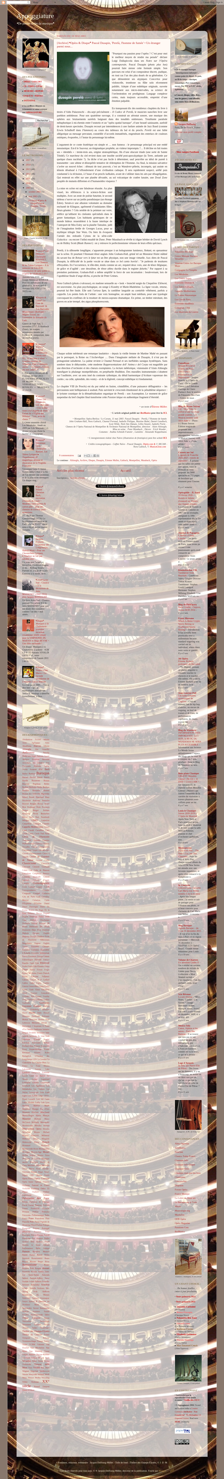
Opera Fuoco (28, 1178)
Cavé (47, 830)
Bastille (25, 781)
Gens (41, 986)
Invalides (32, 1033)
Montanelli (45, 1145)
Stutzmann (44, 1308)
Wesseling (45, 1378)
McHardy (35, 1122)
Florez (32, 970)
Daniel (46, 903)
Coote (24, 887)
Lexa (42, 1092)
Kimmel (37, 1046)
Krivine (37, 1053)
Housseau (33, 1020)
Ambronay (28, 752)
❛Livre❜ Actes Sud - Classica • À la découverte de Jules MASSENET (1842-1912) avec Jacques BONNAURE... (35, 588)
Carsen (46, 827)
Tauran (46, 1318)
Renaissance (36, 1258)
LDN (35, 1059)
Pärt (33, 1238)
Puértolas (26, 1238)
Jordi (47, 1036)
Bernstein (36, 790)
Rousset (45, 1268)
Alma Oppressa (182, 1143)
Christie (25, 853)
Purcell (46, 1235)
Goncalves (45, 993)
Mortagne (26, 1152)
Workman (35, 1382)
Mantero (26, 1112)
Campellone (26, 824)
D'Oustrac (38, 903)
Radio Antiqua (42, 1248)
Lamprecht (36, 1072)
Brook (35, 814)
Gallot (32, 983)
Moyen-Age (36, 1152)
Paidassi (46, 1195)
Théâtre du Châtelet (32, 1334)
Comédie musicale (31, 876)
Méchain (31, 1165)
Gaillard (46, 980)
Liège (41, 1096)
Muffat (25, 1155)
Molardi (45, 1142)
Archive (83, 460)
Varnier (32, 1354)
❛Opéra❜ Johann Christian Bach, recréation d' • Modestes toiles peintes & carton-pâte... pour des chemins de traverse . (34, 499)
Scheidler (45, 1281)
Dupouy (26, 936)
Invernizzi (41, 1033)
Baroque (42, 773)
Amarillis (45, 749)
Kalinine (37, 1039)
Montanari (26, 1145)
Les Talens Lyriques (184, 286)
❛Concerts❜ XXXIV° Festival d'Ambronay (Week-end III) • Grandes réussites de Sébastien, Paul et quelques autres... (35, 357)
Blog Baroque (185, 925)
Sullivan (25, 1311)
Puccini (40, 1235)
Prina (47, 1232)
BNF (41, 769)
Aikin (47, 743)
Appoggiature (35, 16)
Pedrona (46, 1205)
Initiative (46, 1029)
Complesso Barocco (40, 874)
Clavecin (45, 863)
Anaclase (179, 1152)
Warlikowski (44, 1371)
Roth (32, 1268)
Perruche (45, 1208)
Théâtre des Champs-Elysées (35, 1331)
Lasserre (45, 1072)
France (39, 973)
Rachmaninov (27, 1248)
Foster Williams (29, 973)
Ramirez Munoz (41, 1251)
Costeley (46, 890)
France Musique (182, 1194)
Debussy (31, 913)
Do (41, 926)
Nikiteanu (26, 1172)
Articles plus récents (70, 470)
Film (35, 966)
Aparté (46, 756)
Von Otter (45, 1367)
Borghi (33, 803)
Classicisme (29, 863)
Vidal (34, 1361)
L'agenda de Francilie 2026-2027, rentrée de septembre (188, 458)
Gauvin (25, 986)
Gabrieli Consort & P (32, 980)
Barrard (25, 777)
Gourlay (46, 996)
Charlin (34, 847)
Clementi (35, 867)
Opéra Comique (41, 1178)
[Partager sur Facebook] (94, 455)
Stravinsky (27, 1308)
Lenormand (45, 1083)
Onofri (46, 1175)
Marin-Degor (28, 1115)
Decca (39, 913)
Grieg (24, 1000)
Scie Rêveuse (184, 994)
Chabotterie (26, 840)
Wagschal (34, 1371)
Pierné (37, 1222)
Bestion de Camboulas (31, 794)
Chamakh (36, 840)
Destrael (42, 923)
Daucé (24, 907)
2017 (28, 160)
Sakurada (45, 1275)
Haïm (39, 1013)
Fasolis (25, 963)
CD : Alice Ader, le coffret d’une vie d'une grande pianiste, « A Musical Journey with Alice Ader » (188, 415)
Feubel (25, 966)
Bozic (38, 807)
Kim (31, 1046)
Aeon (24, 743)
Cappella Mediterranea (32, 827)
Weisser (31, 1378)
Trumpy (40, 1341)
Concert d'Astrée (41, 880)
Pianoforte (39, 1218)
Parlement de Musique (39, 1202)
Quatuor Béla (28, 1242)
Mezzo (37, 1132)
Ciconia (39, 860)
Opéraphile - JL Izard (189, 492)
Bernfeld (25, 790)
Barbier (32, 773)
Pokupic (46, 1225)
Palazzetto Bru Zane (35, 1198)
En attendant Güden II (189, 962)
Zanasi (24, 1390)
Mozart (46, 1152)
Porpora (36, 1228)
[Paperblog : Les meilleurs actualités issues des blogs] (183, 1432)
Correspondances (29, 890)
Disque (92, 460)
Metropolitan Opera (31, 1128)
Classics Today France (185, 1156)
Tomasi (46, 1335)
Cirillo (46, 860)
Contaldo (25, 883)
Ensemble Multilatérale (40, 953)
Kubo (47, 1053)
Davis (42, 907)
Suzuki (46, 1311)
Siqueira (35, 1298)
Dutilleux (40, 936)
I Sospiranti (36, 1026)
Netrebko (45, 1169)
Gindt (31, 990)
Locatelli (31, 1099)
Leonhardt (26, 1086)
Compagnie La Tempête (186, 270)
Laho (47, 1069)
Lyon (47, 1102)
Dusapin (100, 460)
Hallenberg (34, 1010)
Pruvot (33, 1235)
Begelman (37, 784)
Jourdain (26, 1039)
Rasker (32, 1255)
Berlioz (46, 787)
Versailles (26, 1361)
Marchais (35, 1112)
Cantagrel (37, 824)
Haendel (37, 1006)
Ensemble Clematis (40, 947)
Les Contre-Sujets (183, 278)
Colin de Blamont (41, 870)
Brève (25, 817)
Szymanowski (37, 1314)
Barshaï (33, 777)
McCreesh (26, 1122)
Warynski (33, 1374)
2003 (28, 187)
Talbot (47, 1315)
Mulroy (32, 1155)
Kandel (46, 1039)
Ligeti (24, 1096)
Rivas (47, 1262)
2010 (28, 183)
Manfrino (26, 1109)
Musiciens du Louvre (31, 1159)
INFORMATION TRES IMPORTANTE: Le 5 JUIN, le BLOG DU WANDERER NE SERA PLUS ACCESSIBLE (189, 739)
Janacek (25, 1036)
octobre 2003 (35, 191)
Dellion (33, 920)
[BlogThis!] (88, 455)
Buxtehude (45, 817)
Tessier (46, 1325)
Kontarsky (45, 1046)
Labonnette (26, 1069)
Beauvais (25, 784)
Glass (37, 989)
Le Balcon (40, 1076)
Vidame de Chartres (188, 960)
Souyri (25, 1301)
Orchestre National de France (35, 1185)
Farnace (46, 960)
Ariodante (36, 759)
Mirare (36, 1142)
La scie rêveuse (185, 997)
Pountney (37, 1232)
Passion (38, 1205)
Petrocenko (26, 1215)
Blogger (162, 1470)
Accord (38, 739)
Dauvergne (33, 907)
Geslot (46, 986)
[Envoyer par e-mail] (85, 455)
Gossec (38, 996)
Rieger (40, 1262)
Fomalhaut (183, 363)
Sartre (47, 1278)
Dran (34, 930)
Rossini (25, 1268)
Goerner (34, 993)
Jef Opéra (183, 658)
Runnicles (26, 1272)
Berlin (39, 787)
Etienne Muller (112, 460)
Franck (46, 973)
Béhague (25, 820)
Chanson (38, 844)
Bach (47, 769)
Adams (46, 739)
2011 (28, 178)
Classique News (182, 1168)
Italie (47, 1033)
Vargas (25, 1355)
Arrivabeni (26, 763)
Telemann (26, 1324)
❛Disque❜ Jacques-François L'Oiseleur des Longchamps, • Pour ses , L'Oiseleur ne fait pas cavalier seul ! (35, 547)
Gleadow (45, 989)
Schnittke (35, 1284)
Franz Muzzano (186, 618)
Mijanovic (35, 1135)
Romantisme (29, 1264)
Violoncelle (26, 1364)
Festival (44, 962)
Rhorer (33, 1261)
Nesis (38, 1169)
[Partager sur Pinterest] (98, 455)
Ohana (39, 1175)
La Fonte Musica (40, 1066)
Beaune (46, 781)
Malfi (46, 1105)
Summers (36, 1311)
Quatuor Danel (42, 1242)
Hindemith (36, 1016)
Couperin (26, 893)
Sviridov (25, 1315)
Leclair (34, 1079)
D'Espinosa (26, 903)
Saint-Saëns (34, 1275)
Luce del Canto (42, 1099)
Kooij (24, 1049)
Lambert (26, 1072)
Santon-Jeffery (36, 1278)
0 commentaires (66, 455)
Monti (35, 1149)
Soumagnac (44, 1298)
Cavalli (31, 830)
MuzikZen (179, 1214)
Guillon (46, 1000)
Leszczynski (34, 1092)
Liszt (29, 1096)
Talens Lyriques (31, 1318)
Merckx (38, 1125)
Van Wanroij (35, 1351)
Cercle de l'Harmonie (35, 836)
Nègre (40, 1172)
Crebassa (45, 893)
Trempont (26, 1338)
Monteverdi (27, 1148)
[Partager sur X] (91, 455)
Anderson (26, 756)
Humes (41, 1019)
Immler (30, 1029)
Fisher (46, 966)
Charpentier (44, 847)
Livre (34, 1095)
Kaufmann (36, 1043)
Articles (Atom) (77, 478)
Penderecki (35, 1208)
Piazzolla (25, 1222)
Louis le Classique (187, 810)
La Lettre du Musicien (185, 1198)
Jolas (43, 1036)
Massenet (26, 1118)
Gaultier (46, 983)
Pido (32, 1221)
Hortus (25, 1019)
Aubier (46, 766)
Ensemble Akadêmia (184, 303)
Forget (46, 970)
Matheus (37, 1119)
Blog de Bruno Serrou (189, 406)
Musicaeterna (185, 848)
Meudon (46, 1129)
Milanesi (45, 1135)
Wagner (25, 1371)
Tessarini (37, 1325)
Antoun (40, 756)
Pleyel (33, 1225)
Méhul (38, 1165)
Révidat (34, 1272)
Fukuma (34, 976)
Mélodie (45, 1165)
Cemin (24, 834)
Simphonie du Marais (35, 1295)
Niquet (34, 1172)
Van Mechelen (37, 1347)
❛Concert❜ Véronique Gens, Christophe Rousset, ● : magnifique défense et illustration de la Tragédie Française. (34, 453)
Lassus (25, 1076)
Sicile (35, 1292)
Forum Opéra (181, 1189)
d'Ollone (31, 1390)
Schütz (25, 1288)
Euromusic (32, 956)
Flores (25, 969)
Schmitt (25, 1284)
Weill (47, 1374)
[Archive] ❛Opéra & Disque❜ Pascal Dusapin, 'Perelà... (38, 203)
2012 (28, 174)
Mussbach (145, 460)
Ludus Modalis (28, 1102)
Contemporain (41, 883)
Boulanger (31, 807)
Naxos (24, 1169)
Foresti (39, 970)
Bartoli (46, 777)
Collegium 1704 (182, 308)
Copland (31, 887)
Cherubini (26, 850)
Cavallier (40, 830)
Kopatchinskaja (35, 1049)
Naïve (31, 1168)
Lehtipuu (26, 1082)
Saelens (41, 1272)
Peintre (25, 1208)
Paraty (25, 1202)
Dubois (25, 933)
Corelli (46, 887)
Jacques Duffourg (187, 124)
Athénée (37, 766)
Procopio (26, 1235)
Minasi (36, 1139)
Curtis (47, 900)
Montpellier (134, 460)
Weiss (24, 1378)
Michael (46, 1132)
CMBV (35, 820)
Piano (31, 1218)
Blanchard (40, 797)
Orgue (25, 1192)
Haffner (46, 1006)
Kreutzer (26, 1052)
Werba (38, 1377)
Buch (31, 817)
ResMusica (180, 1231)
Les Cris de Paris (183, 299)
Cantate (45, 823)
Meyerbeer (26, 1132)
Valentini (40, 1344)
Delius (41, 917)
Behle (46, 784)
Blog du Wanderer (187, 730)
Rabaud (46, 1245)
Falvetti (38, 959)
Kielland (25, 1046)
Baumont (36, 780)
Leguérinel (45, 1079)
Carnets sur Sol (185, 452)
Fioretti (40, 966)
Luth (43, 1102)
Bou (24, 807)
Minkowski (26, 1142)
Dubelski (45, 930)
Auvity (25, 769)
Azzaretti (33, 769)
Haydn (32, 1012)
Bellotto (33, 787)
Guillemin (39, 1000)
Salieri (25, 1278)
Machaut (25, 1106)
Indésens (38, 1029)
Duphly (46, 933)
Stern (36, 1304)
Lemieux (35, 1083)
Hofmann (45, 1016)
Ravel (39, 1255)
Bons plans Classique (188, 773)
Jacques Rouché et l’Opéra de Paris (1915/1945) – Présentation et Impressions (186, 372)
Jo (39, 1036)
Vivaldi (36, 1367)
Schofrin (45, 1284)
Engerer (37, 943)
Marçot (46, 1115)
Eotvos (25, 956)
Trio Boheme (42, 1338)
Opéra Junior (27, 1182)
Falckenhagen (27, 960)
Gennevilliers (34, 986)
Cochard (45, 866)
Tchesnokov (27, 1321)
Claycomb (26, 867)
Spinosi (32, 1301)
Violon (46, 1361)
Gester (24, 990)
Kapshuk (25, 1043)
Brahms (25, 810)
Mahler (36, 1105)
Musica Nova (43, 1155)
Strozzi (36, 1308)
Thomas (25, 1328)
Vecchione (26, 1358)
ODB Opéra (180, 1219)
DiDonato (33, 926)
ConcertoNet (180, 1181)
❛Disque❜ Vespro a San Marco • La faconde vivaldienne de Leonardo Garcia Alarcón (35, 674)
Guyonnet (26, 1006)
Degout (25, 917)
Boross (40, 804)
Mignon (25, 1135)
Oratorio (46, 1182)
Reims (46, 1255)
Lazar (32, 1076)
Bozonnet (45, 807)
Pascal (24, 1205)
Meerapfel (44, 1122)
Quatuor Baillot (42, 1238)
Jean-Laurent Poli (187, 693)
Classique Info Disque (185, 1164)
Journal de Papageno (188, 532)
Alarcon (37, 746)
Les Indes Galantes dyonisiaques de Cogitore (187, 698)
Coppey (39, 887)
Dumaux (36, 933)
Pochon (39, 1225)
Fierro (30, 966)
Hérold (44, 1023)
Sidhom (45, 1291)
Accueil (126, 470)
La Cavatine (42, 1059)
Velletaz (34, 1358)
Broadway (26, 814)
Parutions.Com (182, 1227)
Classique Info (181, 1160)
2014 (28, 164)
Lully (37, 1102)
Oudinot (35, 1192)
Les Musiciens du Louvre (186, 312)
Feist (37, 963)
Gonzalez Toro (28, 996)
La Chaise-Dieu (39, 1062)
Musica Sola (184, 1025)
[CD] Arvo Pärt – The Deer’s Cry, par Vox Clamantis (188, 853)
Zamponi (45, 1387)
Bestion (46, 790)
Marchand (44, 1112)
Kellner (46, 1043)
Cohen (24, 870)
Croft (38, 897)
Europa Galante (43, 956)
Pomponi (26, 1228)
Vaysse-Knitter (42, 1354)
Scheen (38, 1281)
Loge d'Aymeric (186, 1063)
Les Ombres (39, 1089)
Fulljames (45, 976)
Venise (41, 1357)
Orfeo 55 (45, 1188)
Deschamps (44, 920)
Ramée (25, 1255)
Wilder (25, 1382)
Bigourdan (45, 794)
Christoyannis (35, 853)
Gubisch (124, 460)
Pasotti (31, 1205)
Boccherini (26, 800)
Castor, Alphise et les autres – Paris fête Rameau (188, 1031)
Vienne (40, 1361)
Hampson (45, 1010)
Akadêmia (26, 746)
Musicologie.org (182, 1210)
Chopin (35, 850)
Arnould (45, 759)
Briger (36, 810)
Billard (25, 797)
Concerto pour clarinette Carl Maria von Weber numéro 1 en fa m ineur (189, 891)
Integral (25, 1033)
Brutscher (45, 813)
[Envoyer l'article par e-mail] (79, 455)
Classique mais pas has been (188, 1173)
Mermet (46, 1126)
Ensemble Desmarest (184, 282)
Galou (38, 983)
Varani (46, 1351)
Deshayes (26, 923)
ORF (32, 1175)
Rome (46, 1265)
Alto (36, 749)
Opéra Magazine (182, 1223)
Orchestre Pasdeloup (30, 1189)
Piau (47, 1218)
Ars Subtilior (38, 763)
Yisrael (37, 1386)
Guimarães (44, 1002)
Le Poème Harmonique (185, 295)
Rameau (26, 1251)
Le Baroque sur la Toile (186, 1202)
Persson (25, 1211)
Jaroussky (33, 1036)
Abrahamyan (27, 739)
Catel (24, 830)
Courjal (36, 893)
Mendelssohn (27, 1126)
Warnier (25, 1374)
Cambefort (45, 820)
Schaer (31, 1281)
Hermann (26, 1016)
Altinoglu (74, 460)
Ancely (46, 752)
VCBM (32, 1344)
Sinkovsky (26, 1298)
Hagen (24, 1010)
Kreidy (46, 1049)
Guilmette (26, 1003)
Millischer (26, 1139)
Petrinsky (45, 1212)
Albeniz (46, 746)
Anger (33, 756)
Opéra (154, 460)
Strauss (46, 1305)
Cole (30, 870)
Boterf (46, 804)
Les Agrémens (38, 1086)
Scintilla (33, 1288)
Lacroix (38, 1069)
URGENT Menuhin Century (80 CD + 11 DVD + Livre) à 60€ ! (189, 779)
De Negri (39, 910)
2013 (28, 169)
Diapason (179, 1185)
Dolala (46, 927)
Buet (37, 817)
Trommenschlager (29, 1341)
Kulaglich (26, 1056)
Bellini (25, 787)
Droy (39, 930)
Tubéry (46, 1341)
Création (36, 900)
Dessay (34, 923)
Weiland (41, 1374)
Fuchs (25, 976)
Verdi (47, 1358)
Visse (30, 1368)
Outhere (46, 1192)
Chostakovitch (43, 850)
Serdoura (40, 1288)
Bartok (39, 777)
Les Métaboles (181, 274)
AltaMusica (180, 1147)
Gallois (25, 983)
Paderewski (26, 1195)
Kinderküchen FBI (187, 570)
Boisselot (45, 800)
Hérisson (36, 1023)
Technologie (44, 1321)
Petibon (35, 1212)
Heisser (46, 1013)
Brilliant (46, 810)
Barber (25, 774)
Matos (46, 1119)
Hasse (24, 1013)
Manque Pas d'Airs (40, 1109)
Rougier (38, 1268)
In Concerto (184, 885)
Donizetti (26, 930)
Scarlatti (25, 1281)
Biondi (31, 797)
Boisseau (36, 800)
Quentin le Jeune (31, 1245)
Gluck (24, 993)
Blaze (47, 797)
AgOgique (36, 743)
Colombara (26, 874)
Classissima (180, 1177)
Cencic (31, 834)
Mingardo (45, 1139)
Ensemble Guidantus (30, 950)
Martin (38, 1116)
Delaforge (33, 917)
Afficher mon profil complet (188, 132)
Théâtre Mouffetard (40, 1328)
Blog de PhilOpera (187, 604)
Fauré (32, 963)
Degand (46, 913)
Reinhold (25, 1258)
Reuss (47, 1258)
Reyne (25, 1261)
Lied (47, 1092)
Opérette (38, 1182)
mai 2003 (33, 196)
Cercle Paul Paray (42, 834)
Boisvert (25, 804)
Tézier (24, 1344)
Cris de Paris (28, 896)
